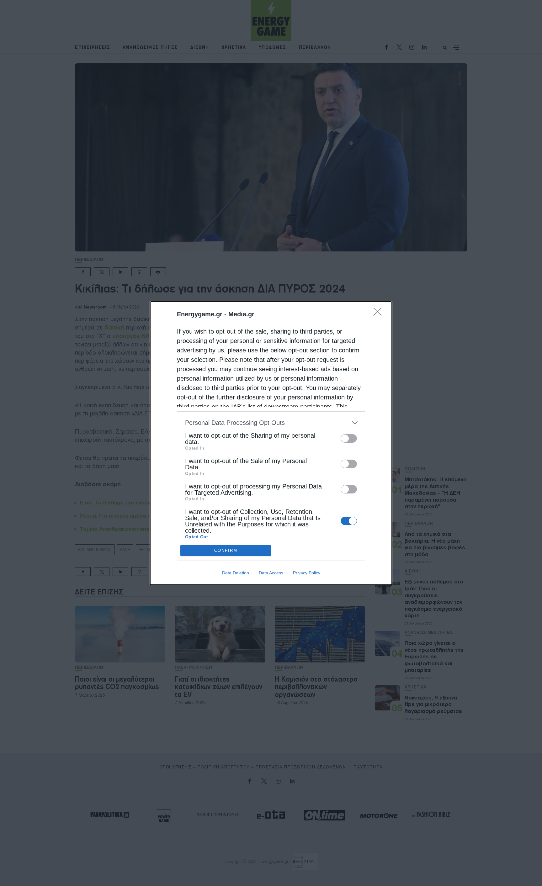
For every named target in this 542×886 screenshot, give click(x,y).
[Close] (379, 314)
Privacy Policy (306, 572)
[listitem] (271, 422)
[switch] (349, 438)
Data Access (271, 572)
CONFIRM (225, 550)
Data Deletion (235, 572)
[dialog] (271, 443)
